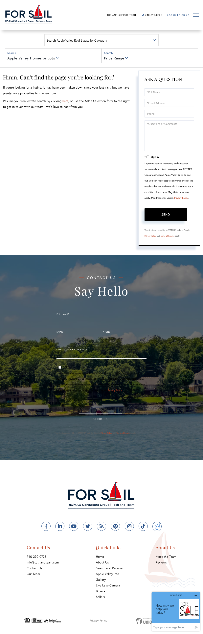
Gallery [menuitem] (101, 580)
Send (165, 214)
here (65, 101)
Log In (171, 15)
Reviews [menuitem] (161, 562)
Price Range (114, 58)
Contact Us (34, 568)
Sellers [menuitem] (100, 597)
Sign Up (184, 15)
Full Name (62, 314)
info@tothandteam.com (43, 562)
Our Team (33, 574)
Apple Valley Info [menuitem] (107, 574)
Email (59, 332)
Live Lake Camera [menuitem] (108, 585)
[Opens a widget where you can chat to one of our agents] (176, 611)
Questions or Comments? (72, 349)
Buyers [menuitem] (100, 591)
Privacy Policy (181, 198)
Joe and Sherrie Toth (121, 15)
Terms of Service (167, 236)
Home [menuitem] (100, 557)
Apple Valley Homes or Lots (31, 58)
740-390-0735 (153, 15)
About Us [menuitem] (102, 562)
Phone (106, 332)
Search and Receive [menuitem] (109, 568)
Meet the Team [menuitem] (166, 557)
